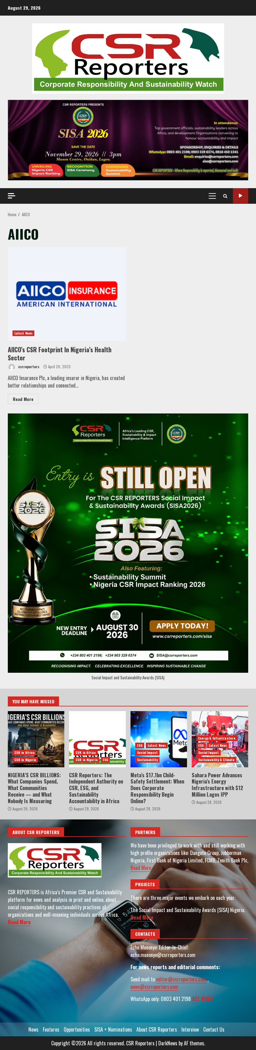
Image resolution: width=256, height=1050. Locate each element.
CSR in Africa (24, 752)
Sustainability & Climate (216, 759)
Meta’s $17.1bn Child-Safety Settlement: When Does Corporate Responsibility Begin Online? (158, 739)
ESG (105, 759)
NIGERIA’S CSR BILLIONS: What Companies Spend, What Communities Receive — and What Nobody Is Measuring (36, 739)
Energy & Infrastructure (216, 738)
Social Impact (147, 752)
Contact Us (213, 1029)
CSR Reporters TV (240, 195)
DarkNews (167, 1043)
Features (51, 1029)
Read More (23, 399)
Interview (190, 1029)
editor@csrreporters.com (181, 979)
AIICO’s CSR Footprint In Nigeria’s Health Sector (67, 294)
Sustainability (147, 759)
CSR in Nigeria (25, 759)
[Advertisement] (128, 139)
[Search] (225, 196)
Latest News (23, 333)
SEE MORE (202, 999)
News (33, 1029)
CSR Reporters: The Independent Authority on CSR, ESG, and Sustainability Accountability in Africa (97, 739)
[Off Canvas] (11, 195)
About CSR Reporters (156, 1029)
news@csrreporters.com (154, 986)
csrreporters (28, 366)
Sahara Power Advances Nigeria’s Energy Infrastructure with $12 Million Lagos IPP (217, 784)
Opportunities (77, 1029)
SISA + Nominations (113, 1029)
